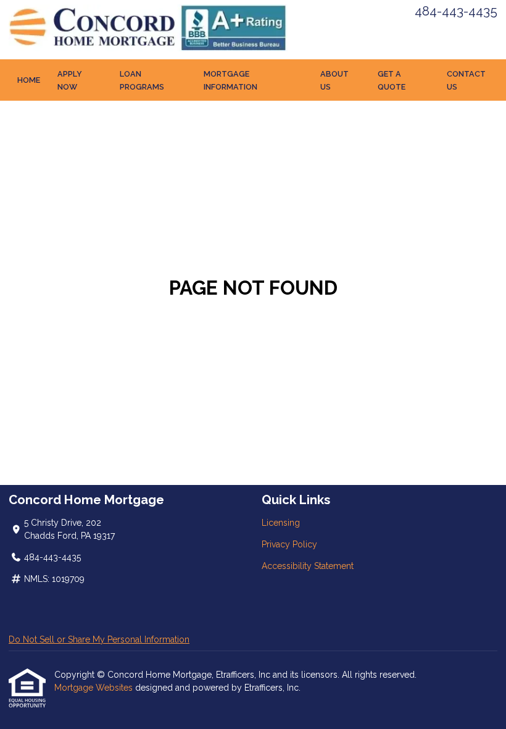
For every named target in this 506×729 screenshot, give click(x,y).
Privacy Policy (289, 544)
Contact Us (466, 80)
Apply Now (69, 80)
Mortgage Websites (94, 688)
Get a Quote (391, 80)
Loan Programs (142, 80)
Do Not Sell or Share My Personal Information (99, 639)
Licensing (281, 523)
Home (28, 80)
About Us (334, 80)
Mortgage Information (230, 80)
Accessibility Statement (308, 566)
